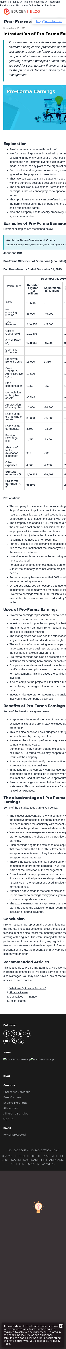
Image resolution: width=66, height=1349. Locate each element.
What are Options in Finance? (28, 988)
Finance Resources (33, 1)
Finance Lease (19, 992)
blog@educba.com (49, 21)
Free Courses (12, 1097)
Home (3, 1)
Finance (14, 1)
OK (61, 1326)
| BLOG (33, 11)
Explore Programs (15, 1102)
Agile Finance (18, 1000)
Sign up (8, 1119)
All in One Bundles (15, 1113)
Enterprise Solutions (16, 1091)
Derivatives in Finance (23, 996)
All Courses (10, 1108)
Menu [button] (57, 11)
